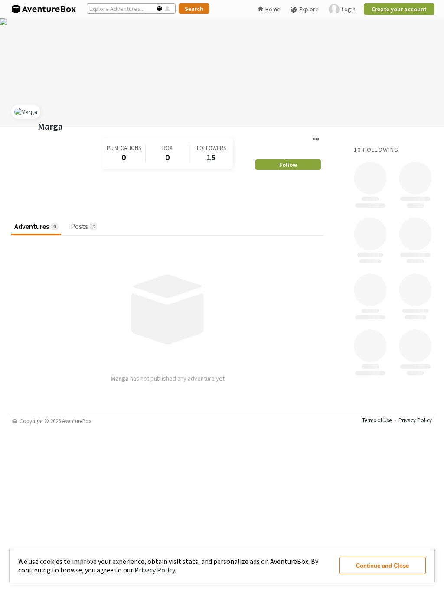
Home (273, 9)
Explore (309, 9)
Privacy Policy (154, 570)
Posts (83, 226)
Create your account (399, 9)
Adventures (35, 226)
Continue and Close (382, 566)
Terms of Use (377, 420)
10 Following (376, 149)
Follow (288, 165)
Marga (50, 126)
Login (349, 9)
